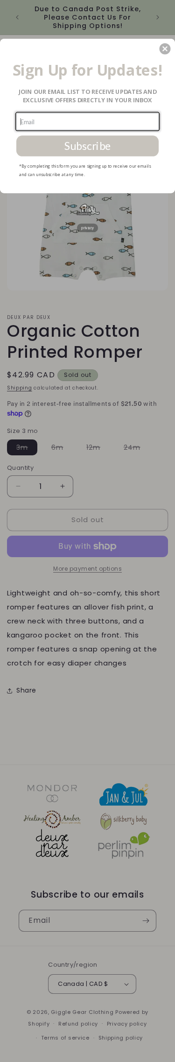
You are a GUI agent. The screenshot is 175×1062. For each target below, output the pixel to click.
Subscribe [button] (87, 145)
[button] (164, 48)
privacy (87, 227)
